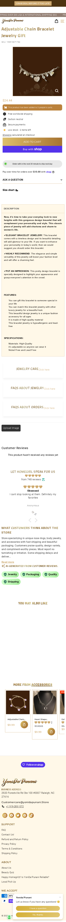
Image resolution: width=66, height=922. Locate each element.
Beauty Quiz (8, 872)
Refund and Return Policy (15, 839)
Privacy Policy (9, 844)
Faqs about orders (27, 407)
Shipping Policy (9, 853)
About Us (6, 867)
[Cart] (56, 21)
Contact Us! (8, 834)
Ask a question (13, 179)
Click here (44, 369)
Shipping (7, 135)
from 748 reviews (31, 479)
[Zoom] (56, 90)
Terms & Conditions (12, 848)
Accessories (41, 684)
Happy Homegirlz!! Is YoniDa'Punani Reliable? (25, 877)
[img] (33, 476)
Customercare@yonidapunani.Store (25, 802)
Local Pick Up (9, 881)
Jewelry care (27, 368)
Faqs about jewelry (27, 387)
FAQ (4, 830)
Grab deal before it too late (33, 3)
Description (11, 208)
